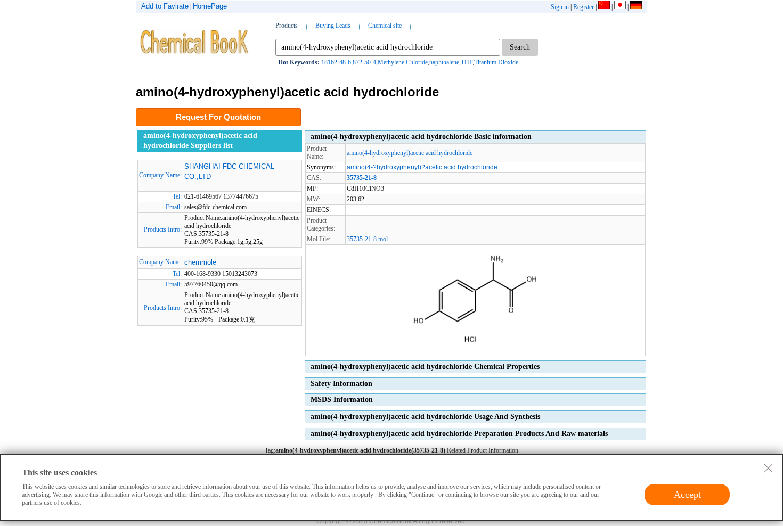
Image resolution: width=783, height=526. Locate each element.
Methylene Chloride (403, 62)
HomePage (210, 6)
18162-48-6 (336, 62)
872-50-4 (364, 62)
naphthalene (444, 62)
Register (583, 7)
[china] (604, 7)
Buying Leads (332, 25)
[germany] (636, 7)
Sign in (560, 7)
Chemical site (385, 25)
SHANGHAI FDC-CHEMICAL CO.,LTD (229, 171)
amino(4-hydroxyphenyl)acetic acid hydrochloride (409, 153)
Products (286, 25)
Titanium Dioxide (496, 62)
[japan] (620, 7)
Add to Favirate (165, 6)
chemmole (200, 262)
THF (466, 62)
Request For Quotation (218, 116)
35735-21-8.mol (367, 239)
